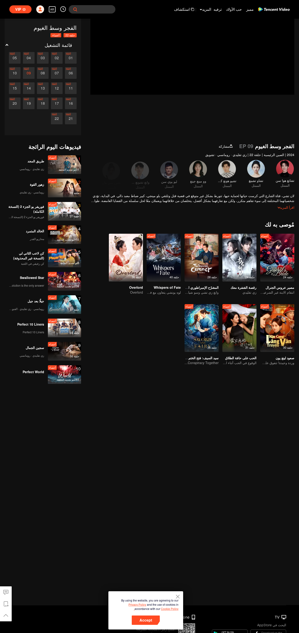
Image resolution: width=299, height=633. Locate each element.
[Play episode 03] (43, 58)
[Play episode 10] (15, 73)
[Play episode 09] (29, 73)
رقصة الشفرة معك (243, 287)
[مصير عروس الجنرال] (277, 258)
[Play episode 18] (43, 103)
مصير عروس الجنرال (280, 287)
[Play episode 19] (29, 103)
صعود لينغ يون (285, 357)
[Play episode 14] (29, 88)
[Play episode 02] (57, 58)
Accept (145, 620)
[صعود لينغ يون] (277, 328)
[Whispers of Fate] (164, 258)
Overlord (136, 287)
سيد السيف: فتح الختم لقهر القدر (196, 357)
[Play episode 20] (15, 103)
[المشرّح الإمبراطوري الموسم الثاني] (202, 258)
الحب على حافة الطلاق (240, 357)
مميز (250, 9)
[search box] (75, 9)
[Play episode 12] (57, 88)
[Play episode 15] (15, 88)
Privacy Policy (137, 604)
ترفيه (218, 9)
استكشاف (182, 9)
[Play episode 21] (71, 118)
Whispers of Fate (167, 287)
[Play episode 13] (43, 88)
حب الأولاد (234, 9)
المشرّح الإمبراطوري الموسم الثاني (195, 287)
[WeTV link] (274, 9)
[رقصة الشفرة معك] (239, 258)
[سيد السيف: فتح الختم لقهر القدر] (202, 328)
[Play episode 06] (71, 73)
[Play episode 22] (57, 118)
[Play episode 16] (71, 103)
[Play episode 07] (57, 73)
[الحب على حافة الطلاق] (239, 328)
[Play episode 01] (71, 58)
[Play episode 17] (57, 103)
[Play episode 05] (15, 58)
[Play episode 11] (71, 88)
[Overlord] (126, 258)
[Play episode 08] (43, 73)
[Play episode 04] (29, 58)
